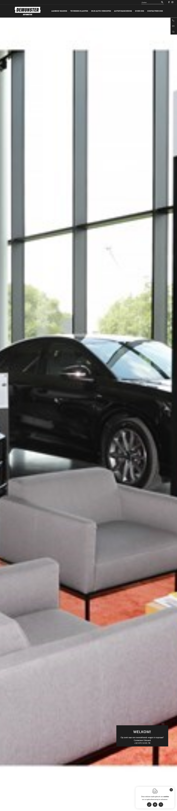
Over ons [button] (139, 11)
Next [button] (133, 225)
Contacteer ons (155, 11)
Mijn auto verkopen (101, 11)
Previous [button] (44, 225)
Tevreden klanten (79, 11)
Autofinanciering (123, 11)
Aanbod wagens (59, 11)
